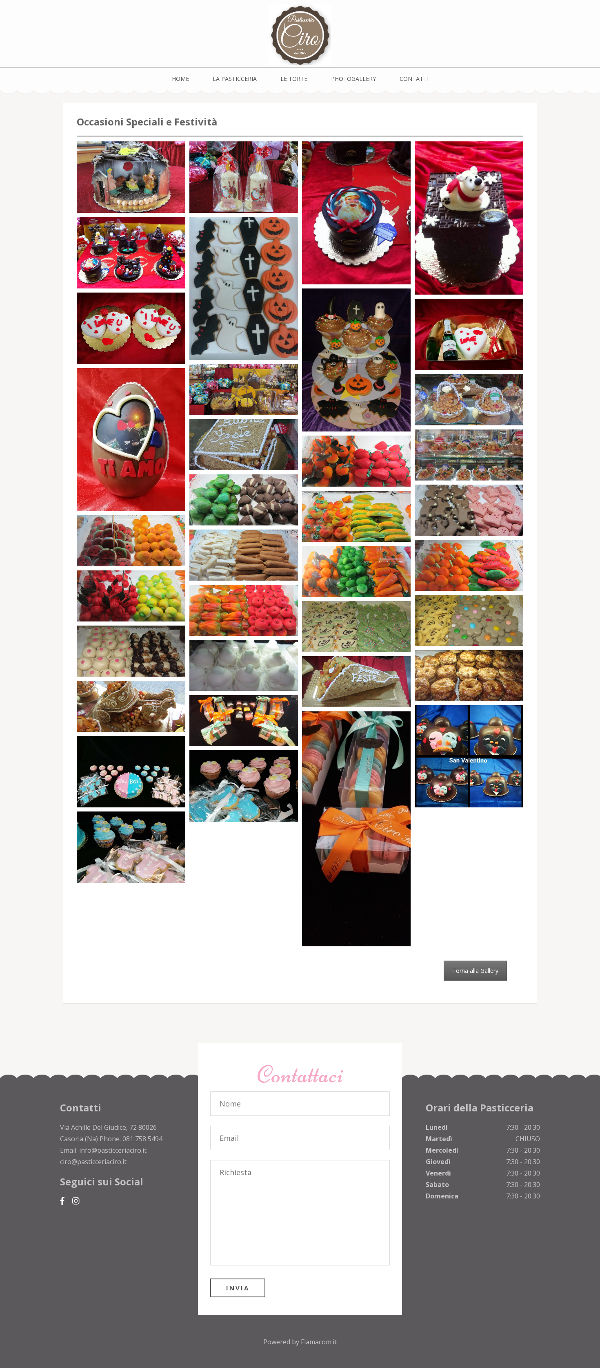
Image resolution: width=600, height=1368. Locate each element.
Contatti (414, 79)
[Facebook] (62, 1201)
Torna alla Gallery (475, 971)
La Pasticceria (235, 79)
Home (180, 79)
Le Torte (293, 79)
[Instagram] (76, 1201)
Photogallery (353, 79)
